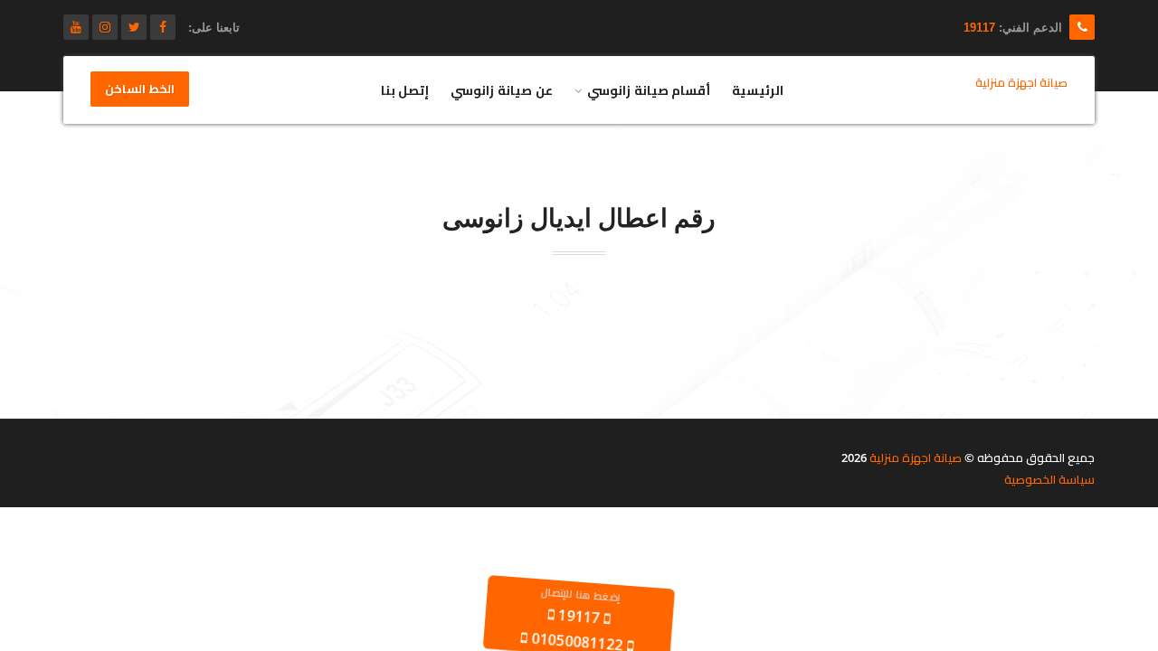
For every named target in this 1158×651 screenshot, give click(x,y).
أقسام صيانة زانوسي (649, 90)
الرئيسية (757, 90)
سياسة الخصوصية (1049, 479)
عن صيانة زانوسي (502, 90)
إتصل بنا (405, 90)
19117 (979, 27)
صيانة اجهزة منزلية (915, 457)
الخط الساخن (140, 89)
